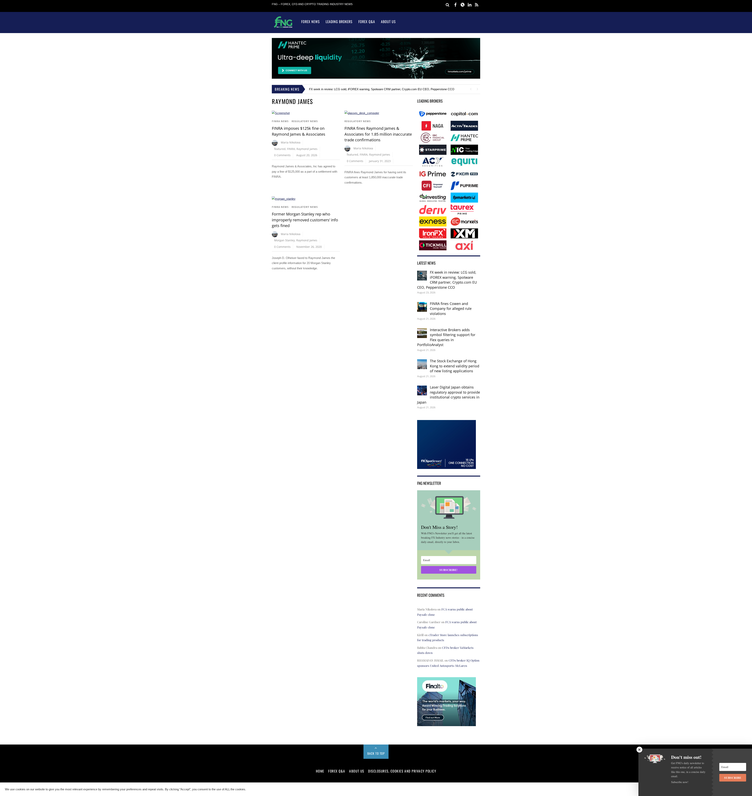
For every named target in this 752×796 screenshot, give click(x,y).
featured (280, 149)
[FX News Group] (283, 27)
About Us (388, 21)
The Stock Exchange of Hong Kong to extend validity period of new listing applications (454, 366)
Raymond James (306, 149)
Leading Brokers (339, 21)
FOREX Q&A (336, 770)
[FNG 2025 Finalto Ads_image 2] (446, 723)
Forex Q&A (366, 21)
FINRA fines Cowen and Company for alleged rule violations (451, 308)
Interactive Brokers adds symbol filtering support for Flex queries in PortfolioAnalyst (446, 337)
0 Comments (282, 155)
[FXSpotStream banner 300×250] (446, 466)
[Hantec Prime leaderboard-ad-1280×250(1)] (376, 77)
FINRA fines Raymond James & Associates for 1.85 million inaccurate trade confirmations (378, 134)
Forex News (310, 21)
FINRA (291, 149)
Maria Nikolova (290, 142)
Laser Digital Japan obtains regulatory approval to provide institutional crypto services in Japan (448, 395)
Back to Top (376, 753)
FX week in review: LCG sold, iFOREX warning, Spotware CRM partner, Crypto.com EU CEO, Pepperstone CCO (381, 89)
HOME (320, 770)
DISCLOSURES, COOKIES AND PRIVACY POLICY (402, 770)
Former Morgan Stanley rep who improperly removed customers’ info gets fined (305, 219)
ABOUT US (356, 770)
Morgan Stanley (284, 240)
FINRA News (280, 121)
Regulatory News (305, 121)
